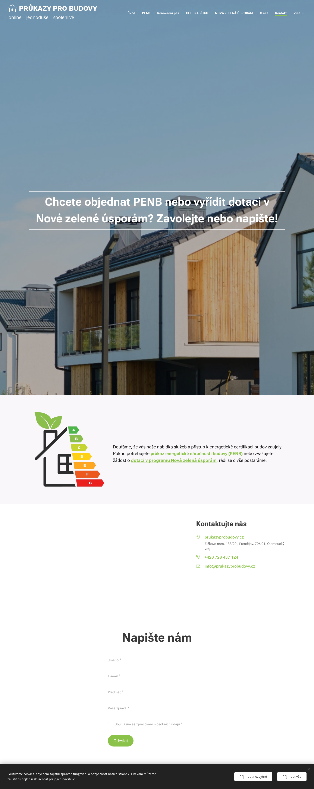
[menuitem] (132, 13)
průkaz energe (165, 453)
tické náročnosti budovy (203, 453)
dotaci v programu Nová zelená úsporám (174, 460)
